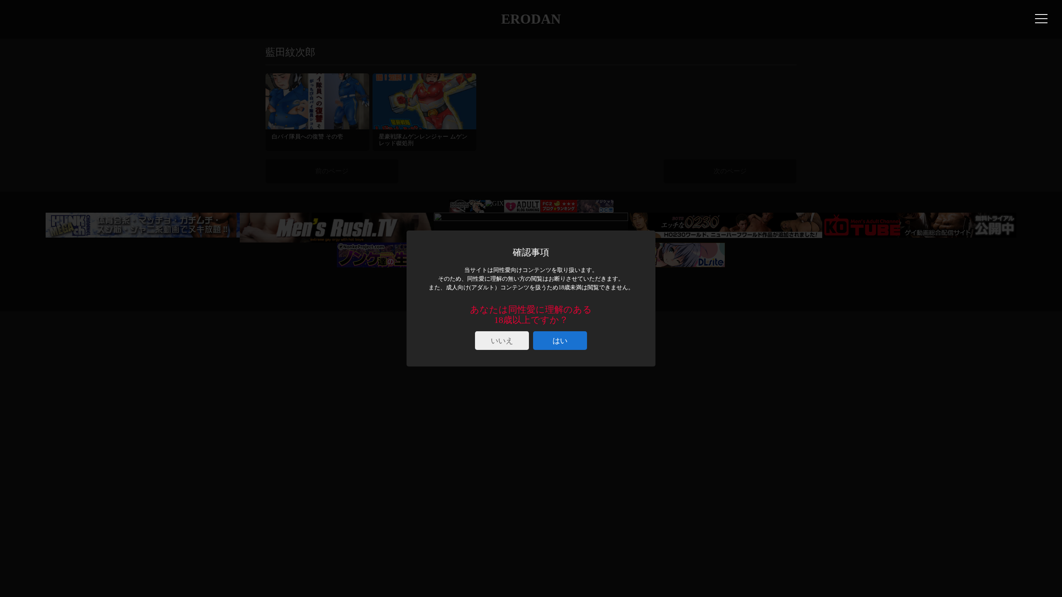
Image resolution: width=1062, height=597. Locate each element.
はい (560, 341)
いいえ (502, 341)
